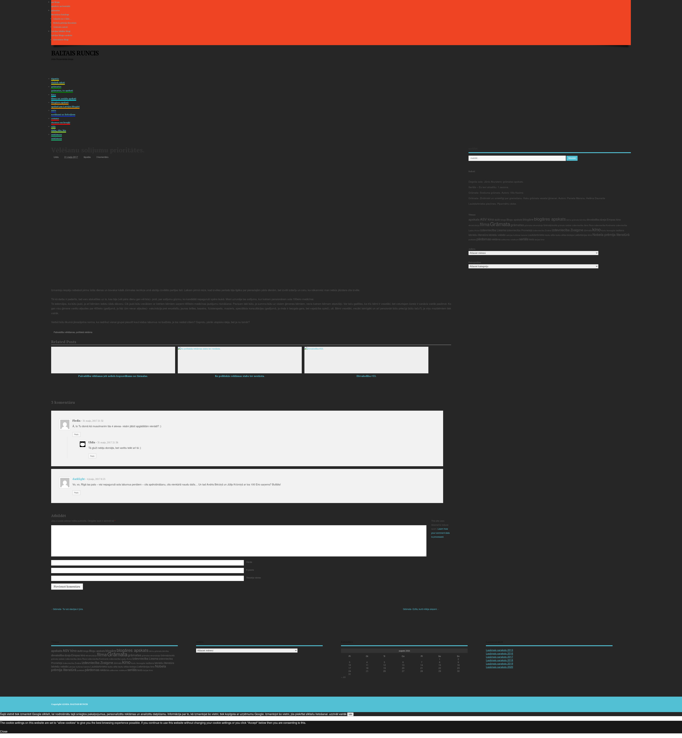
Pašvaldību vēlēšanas (64, 332)
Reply (76, 434)
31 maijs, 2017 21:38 (107, 442)
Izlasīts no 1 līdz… (62, 18)
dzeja (603, 219)
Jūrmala (588, 230)
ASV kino (487, 219)
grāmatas (62, 88)
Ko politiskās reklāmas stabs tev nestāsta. (240, 376)
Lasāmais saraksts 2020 (499, 667)
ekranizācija (474, 225)
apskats (474, 219)
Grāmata (500, 224)
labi (350, 714)
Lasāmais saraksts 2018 (499, 660)
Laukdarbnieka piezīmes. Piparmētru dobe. (493, 203)
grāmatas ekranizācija (533, 225)
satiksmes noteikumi (510, 239)
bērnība (583, 219)
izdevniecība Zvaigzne (567, 230)
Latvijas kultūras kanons (516, 235)
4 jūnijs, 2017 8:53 (96, 479)
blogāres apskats (550, 219)
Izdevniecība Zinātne (542, 230)
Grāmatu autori (60, 27)
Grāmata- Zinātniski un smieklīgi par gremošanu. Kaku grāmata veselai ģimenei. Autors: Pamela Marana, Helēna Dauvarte (537, 198)
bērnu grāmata (572, 219)
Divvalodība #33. (366, 376)
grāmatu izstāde (564, 225)
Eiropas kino (614, 219)
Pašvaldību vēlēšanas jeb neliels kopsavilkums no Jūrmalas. (113, 376)
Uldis (56, 156)
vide (58, 128)
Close (3, 731)
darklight (78, 479)
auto (497, 219)
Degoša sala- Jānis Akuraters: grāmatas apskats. (496, 181)
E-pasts (250, 569)
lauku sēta (550, 235)
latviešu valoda (497, 235)
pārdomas (484, 239)
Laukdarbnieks (536, 235)
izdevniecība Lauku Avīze (120, 658)
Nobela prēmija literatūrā (64, 22)
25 (367, 670)
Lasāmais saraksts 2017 (499, 656)
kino (596, 229)
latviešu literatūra (478, 235)
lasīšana (620, 230)
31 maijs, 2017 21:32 (93, 420)
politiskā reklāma (84, 332)
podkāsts (472, 239)
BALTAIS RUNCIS (75, 53)
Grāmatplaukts (550, 225)
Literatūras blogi (60, 39)
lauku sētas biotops (564, 235)
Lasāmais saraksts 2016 (499, 653)
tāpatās (58, 80)
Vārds (249, 562)
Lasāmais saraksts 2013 (499, 650)
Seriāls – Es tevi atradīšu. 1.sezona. (489, 187)
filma (484, 224)
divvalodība (593, 219)
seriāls (523, 239)
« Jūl (343, 676)
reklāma (495, 239)
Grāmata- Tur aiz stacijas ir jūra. (68, 608)
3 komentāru (102, 156)
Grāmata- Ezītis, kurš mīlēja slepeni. (420, 608)
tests (531, 239)
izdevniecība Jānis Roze (583, 225)
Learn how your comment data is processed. (440, 532)
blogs (503, 219)
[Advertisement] (563, 56)
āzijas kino (539, 239)
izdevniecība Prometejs (519, 230)
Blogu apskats (514, 219)
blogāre (528, 219)
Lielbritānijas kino (583, 235)
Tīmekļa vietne (253, 577)
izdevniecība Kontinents (604, 225)
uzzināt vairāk (338, 714)
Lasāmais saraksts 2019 (499, 663)
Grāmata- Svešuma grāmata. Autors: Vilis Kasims (496, 192)
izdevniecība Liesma (493, 230)
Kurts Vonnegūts (608, 230)
